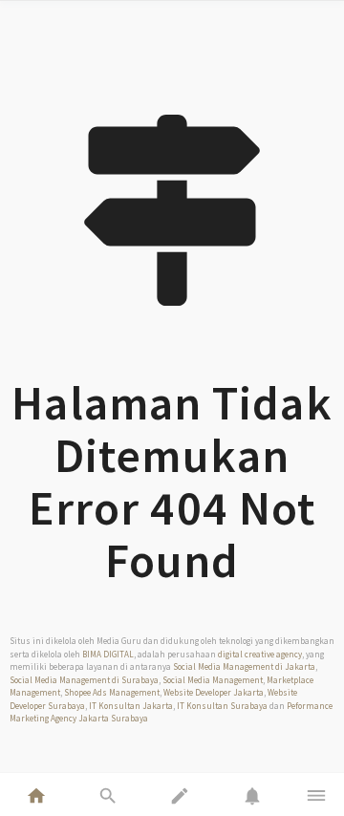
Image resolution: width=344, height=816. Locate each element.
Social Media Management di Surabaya (84, 680)
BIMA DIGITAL (108, 654)
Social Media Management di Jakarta (244, 666)
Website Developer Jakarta (213, 692)
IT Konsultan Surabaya (222, 705)
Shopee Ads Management (112, 692)
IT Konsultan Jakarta (131, 705)
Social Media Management (212, 680)
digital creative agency (260, 654)
